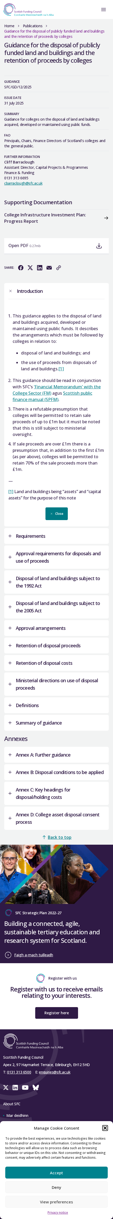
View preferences (56, 1201)
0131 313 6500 (19, 1072)
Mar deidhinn (17, 1115)
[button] (105, 1128)
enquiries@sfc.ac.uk (54, 1072)
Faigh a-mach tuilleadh (33, 954)
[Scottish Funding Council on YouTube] (25, 1087)
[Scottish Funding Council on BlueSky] (36, 1087)
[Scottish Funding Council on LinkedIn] (15, 1087)
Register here (56, 1012)
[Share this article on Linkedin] (39, 267)
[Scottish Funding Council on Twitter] (5, 1087)
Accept (56, 1172)
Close (59, 513)
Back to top (59, 837)
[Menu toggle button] (103, 9)
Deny (56, 1187)
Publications (33, 25)
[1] (61, 369)
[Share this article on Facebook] (20, 267)
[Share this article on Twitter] (30, 267)
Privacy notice (58, 1212)
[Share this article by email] (49, 267)
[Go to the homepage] (27, 9)
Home (9, 25)
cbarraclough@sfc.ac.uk (23, 183)
